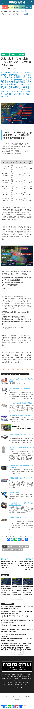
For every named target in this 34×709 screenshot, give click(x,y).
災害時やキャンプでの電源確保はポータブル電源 (21, 466)
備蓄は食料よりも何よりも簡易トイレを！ (21, 389)
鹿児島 (21, 547)
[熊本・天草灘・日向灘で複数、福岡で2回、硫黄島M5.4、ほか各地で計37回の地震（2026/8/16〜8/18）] (28, 581)
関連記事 (4, 575)
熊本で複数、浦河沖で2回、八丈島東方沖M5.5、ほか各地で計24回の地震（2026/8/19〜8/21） (17, 590)
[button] (31, 2)
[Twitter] (21, 688)
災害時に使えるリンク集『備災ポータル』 (13, 14)
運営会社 (17, 699)
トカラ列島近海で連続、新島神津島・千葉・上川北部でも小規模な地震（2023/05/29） (17, 608)
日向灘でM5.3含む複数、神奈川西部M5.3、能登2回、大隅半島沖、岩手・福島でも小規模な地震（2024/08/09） (17, 649)
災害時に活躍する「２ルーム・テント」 (20, 518)
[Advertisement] (17, 33)
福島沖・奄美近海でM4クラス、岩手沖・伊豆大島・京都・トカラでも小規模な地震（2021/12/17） (25, 565)
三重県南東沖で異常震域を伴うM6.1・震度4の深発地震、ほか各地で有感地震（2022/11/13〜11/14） (16, 644)
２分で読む (13, 54)
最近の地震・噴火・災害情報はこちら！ (13, 11)
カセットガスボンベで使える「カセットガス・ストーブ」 (21, 504)
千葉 (15, 547)
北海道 (10, 547)
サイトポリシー (6, 696)
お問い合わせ (28, 696)
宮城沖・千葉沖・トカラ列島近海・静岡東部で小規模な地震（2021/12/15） (8, 564)
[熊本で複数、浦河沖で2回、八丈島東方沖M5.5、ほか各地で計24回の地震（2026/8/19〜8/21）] (17, 581)
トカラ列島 (18, 550)
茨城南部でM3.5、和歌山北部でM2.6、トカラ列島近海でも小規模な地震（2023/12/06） (16, 612)
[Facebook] (13, 688)
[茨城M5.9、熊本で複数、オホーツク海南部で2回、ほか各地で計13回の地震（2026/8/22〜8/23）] (6, 581)
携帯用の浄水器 (14, 492)
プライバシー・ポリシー (17, 696)
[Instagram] (17, 688)
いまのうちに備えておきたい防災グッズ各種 (21, 380)
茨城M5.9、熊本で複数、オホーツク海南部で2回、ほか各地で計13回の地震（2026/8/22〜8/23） (6, 590)
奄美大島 (5, 550)
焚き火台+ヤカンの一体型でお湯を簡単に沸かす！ (21, 448)
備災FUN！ (5, 54)
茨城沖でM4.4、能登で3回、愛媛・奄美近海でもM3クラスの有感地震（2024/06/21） (17, 621)
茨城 (26, 547)
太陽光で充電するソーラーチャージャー (21, 479)
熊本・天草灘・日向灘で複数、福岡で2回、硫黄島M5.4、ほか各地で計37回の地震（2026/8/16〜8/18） (28, 590)
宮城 (11, 550)
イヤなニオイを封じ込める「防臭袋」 (21, 403)
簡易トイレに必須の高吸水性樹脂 (20, 415)
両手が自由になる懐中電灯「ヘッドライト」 (21, 436)
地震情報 (21, 54)
